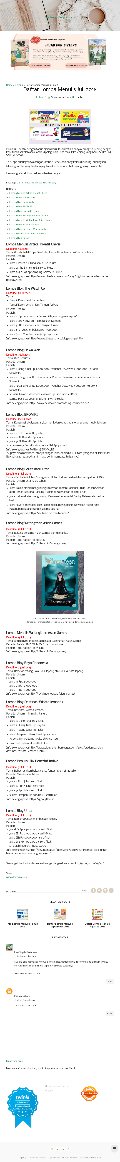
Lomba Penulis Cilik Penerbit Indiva (27, 234)
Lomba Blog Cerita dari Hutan (24, 211)
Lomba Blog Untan (19, 238)
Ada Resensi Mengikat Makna (60, 17)
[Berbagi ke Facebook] (93, 890)
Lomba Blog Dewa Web (21, 202)
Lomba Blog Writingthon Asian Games (29, 215)
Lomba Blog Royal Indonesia (24, 224)
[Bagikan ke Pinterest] (105, 890)
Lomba (79, 97)
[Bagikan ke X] (99, 890)
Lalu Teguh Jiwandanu (25, 952)
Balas (109, 981)
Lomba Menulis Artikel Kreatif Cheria (28, 193)
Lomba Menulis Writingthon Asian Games (30, 220)
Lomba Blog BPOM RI (20, 206)
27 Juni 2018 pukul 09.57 (25, 956)
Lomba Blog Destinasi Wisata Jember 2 (29, 229)
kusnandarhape (22, 996)
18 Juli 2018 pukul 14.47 (24, 1000)
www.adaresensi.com (16, 877)
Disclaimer (83, 1158)
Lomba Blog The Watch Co (23, 197)
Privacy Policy (95, 1158)
